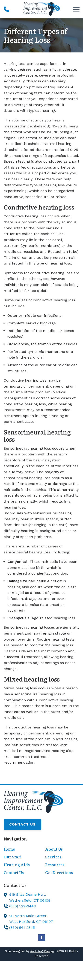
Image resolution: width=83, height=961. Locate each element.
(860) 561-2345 (22, 927)
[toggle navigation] (76, 9)
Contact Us (22, 824)
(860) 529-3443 (22, 906)
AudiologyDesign (42, 951)
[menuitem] (21, 849)
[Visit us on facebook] (41, 937)
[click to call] (6, 9)
